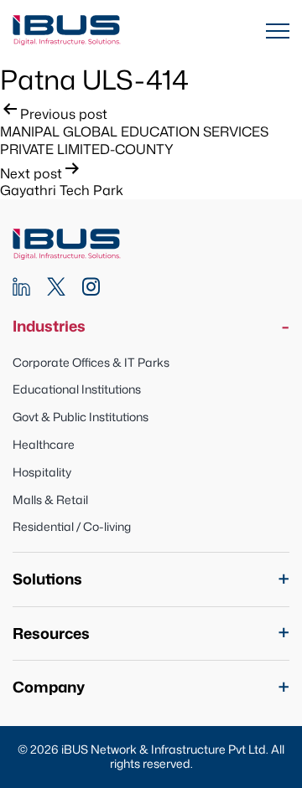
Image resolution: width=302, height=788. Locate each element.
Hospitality (42, 472)
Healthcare (44, 444)
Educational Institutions (77, 389)
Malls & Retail (50, 499)
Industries (49, 326)
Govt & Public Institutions (80, 417)
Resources (51, 633)
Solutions (47, 579)
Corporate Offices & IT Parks (91, 362)
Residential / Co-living (72, 526)
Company (49, 687)
